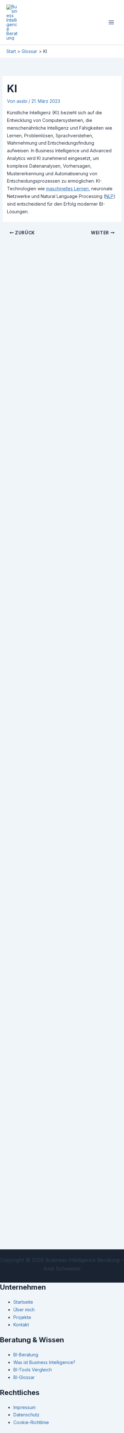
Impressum (24, 1407)
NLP (109, 196)
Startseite (23, 1302)
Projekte (22, 1317)
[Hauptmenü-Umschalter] (111, 22)
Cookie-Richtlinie (31, 1422)
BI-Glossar (24, 1377)
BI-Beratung (25, 1354)
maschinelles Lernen (67, 188)
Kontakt (21, 1324)
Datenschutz (26, 1414)
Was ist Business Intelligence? (44, 1362)
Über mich (24, 1309)
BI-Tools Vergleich (32, 1369)
